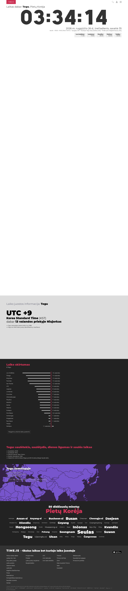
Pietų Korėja (64, 511)
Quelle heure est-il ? (38, 588)
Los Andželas (80, 35)
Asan (45, 518)
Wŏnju (67, 536)
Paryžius (100, 35)
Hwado (41, 527)
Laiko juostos (10, 563)
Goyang (63, 522)
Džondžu (25, 522)
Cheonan (83, 518)
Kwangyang (15, 532)
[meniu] (121, 2)
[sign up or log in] (117, 2)
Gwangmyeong (96, 523)
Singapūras (9, 418)
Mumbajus (9, 413)
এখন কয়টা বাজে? (51, 588)
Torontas (9, 381)
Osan (38, 532)
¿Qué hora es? (29, 588)
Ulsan (53, 536)
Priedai (28, 558)
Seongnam (67, 532)
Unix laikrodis (47, 558)
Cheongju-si (96, 518)
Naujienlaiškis (30, 563)
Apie (58, 565)
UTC (7, 386)
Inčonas (80, 527)
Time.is (11, 2)
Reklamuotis (77, 555)
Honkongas (9, 416)
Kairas (8, 405)
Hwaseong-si (51, 527)
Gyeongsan (115, 522)
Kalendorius (10, 575)
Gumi (73, 523)
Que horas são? (65, 588)
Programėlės (29, 555)
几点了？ (17, 588)
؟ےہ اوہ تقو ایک (109, 588)
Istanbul (8, 402)
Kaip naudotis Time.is (63, 563)
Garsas (8, 583)
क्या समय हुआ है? (22, 588)
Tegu (27, 537)
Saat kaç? (96, 588)
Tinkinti (59, 555)
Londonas (91, 35)
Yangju (73, 536)
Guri (86, 522)
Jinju (100, 527)
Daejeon (112, 518)
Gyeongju (106, 522)
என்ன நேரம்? (102, 588)
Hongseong (26, 527)
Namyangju (31, 532)
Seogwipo (54, 532)
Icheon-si (62, 527)
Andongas (11, 518)
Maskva (8, 407)
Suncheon (99, 532)
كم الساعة (46, 588)
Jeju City (92, 527)
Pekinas (109, 35)
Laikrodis (9, 568)
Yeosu (79, 537)
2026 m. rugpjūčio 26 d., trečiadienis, (94, 28)
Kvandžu (111, 527)
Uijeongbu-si (41, 537)
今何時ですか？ (90, 588)
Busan (71, 518)
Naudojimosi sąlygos (79, 558)
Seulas (85, 532)
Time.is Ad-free (61, 558)
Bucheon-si (56, 518)
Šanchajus (9, 421)
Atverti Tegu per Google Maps (17, 479)
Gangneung (36, 522)
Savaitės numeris (11, 580)
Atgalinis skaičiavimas (13, 570)
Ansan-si (22, 518)
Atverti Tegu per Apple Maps (37, 479)
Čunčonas (101, 536)
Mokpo (23, 532)
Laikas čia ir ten (11, 558)
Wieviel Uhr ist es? (81, 588)
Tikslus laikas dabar (12, 555)
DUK (58, 560)
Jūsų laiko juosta (11, 560)
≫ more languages (10, 589)
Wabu (61, 536)
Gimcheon (44, 522)
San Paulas (9, 383)
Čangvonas (90, 536)
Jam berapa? (73, 588)
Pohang (46, 532)
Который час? (58, 588)
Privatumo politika (78, 560)
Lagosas (8, 389)
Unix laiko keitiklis (48, 560)
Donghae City (13, 522)
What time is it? (10, 588)
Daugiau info (76, 30)
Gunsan (80, 523)
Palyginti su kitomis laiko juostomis (19, 432)
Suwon (109, 532)
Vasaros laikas (10, 565)
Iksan (68, 527)
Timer (8, 573)
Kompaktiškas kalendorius (14, 578)
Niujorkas (9, 378)
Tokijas (118, 35)
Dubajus (8, 410)
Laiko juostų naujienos (32, 560)
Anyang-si (36, 518)
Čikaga (8, 375)
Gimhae (52, 523)
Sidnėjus (9, 426)
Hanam (11, 527)
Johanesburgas (11, 397)
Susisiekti (59, 568)
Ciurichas (9, 394)
